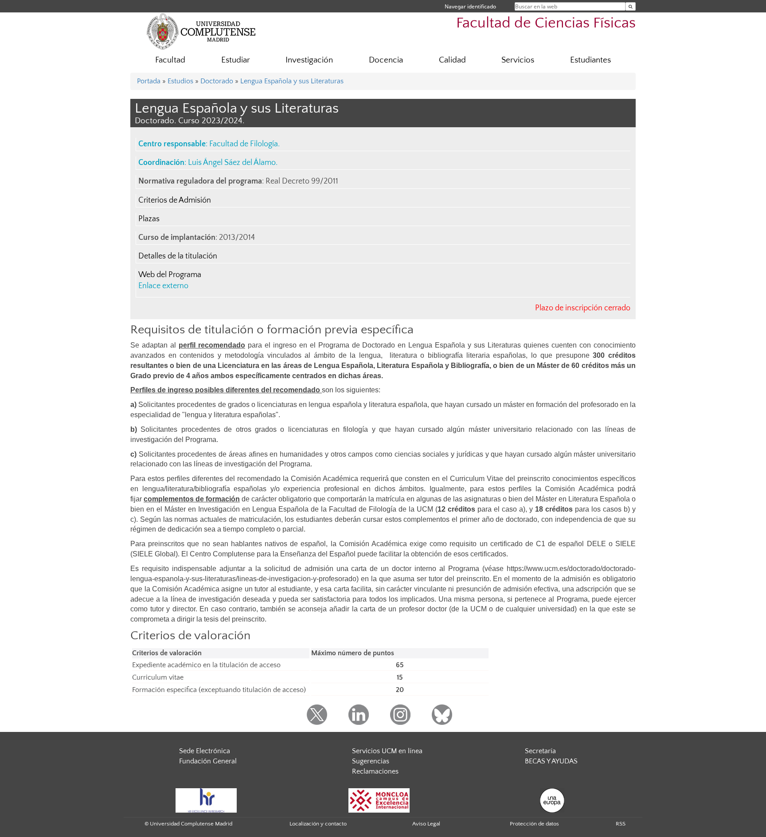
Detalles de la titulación (177, 256)
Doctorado (216, 81)
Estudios (180, 81)
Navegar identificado (470, 6)
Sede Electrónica (204, 751)
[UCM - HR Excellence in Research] (206, 800)
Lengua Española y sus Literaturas (292, 81)
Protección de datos (534, 824)
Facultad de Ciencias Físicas (546, 23)
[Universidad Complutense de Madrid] (201, 31)
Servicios (517, 60)
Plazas (149, 219)
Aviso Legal (426, 824)
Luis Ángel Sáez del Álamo (232, 162)
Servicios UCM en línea (387, 751)
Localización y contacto (318, 824)
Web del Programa (169, 274)
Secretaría (540, 751)
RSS (620, 824)
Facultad (170, 60)
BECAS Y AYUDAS (551, 761)
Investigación (309, 60)
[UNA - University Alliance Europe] (552, 800)
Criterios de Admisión (174, 200)
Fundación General (208, 761)
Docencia (386, 60)
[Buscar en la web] (630, 6)
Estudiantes (590, 60)
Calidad (452, 60)
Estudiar (235, 60)
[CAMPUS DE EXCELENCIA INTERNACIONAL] (379, 800)
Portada (148, 81)
